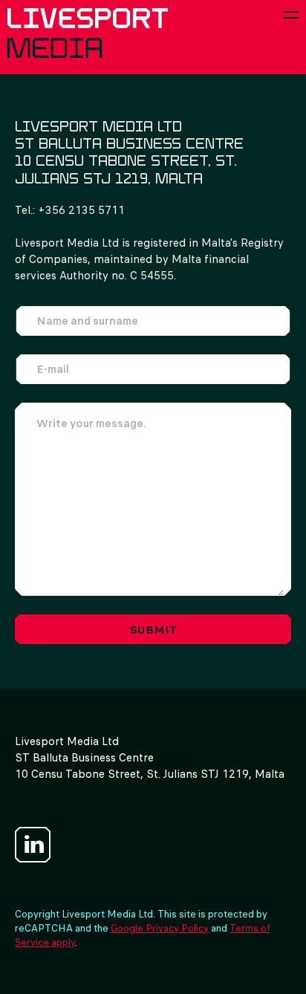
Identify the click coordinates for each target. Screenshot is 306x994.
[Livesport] (87, 33)
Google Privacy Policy (160, 928)
